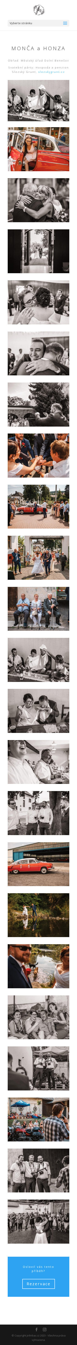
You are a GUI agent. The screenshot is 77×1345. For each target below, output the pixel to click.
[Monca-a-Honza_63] (38, 1140)
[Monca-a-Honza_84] (38, 1242)
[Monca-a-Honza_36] (38, 681)
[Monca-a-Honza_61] (38, 1038)
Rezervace (39, 1283)
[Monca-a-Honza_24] (38, 323)
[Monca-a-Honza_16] (38, 272)
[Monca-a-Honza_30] (38, 527)
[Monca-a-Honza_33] (38, 630)
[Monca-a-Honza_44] (38, 834)
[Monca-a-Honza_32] (38, 579)
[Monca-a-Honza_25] (38, 374)
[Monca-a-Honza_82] (38, 1191)
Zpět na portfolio (38, 1306)
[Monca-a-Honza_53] (38, 936)
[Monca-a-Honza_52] (38, 885)
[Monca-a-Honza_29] (38, 476)
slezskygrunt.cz (51, 72)
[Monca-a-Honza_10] (38, 221)
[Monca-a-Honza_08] (38, 170)
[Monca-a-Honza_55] (38, 987)
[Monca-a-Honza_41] (38, 783)
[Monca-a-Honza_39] (38, 732)
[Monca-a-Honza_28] (38, 425)
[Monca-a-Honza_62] (38, 1089)
